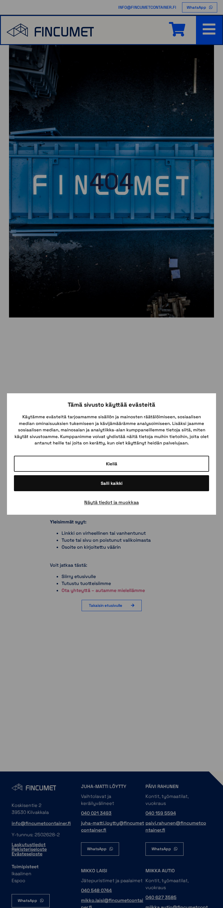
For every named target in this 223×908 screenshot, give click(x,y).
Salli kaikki (112, 483)
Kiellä (111, 463)
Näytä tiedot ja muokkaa (111, 502)
